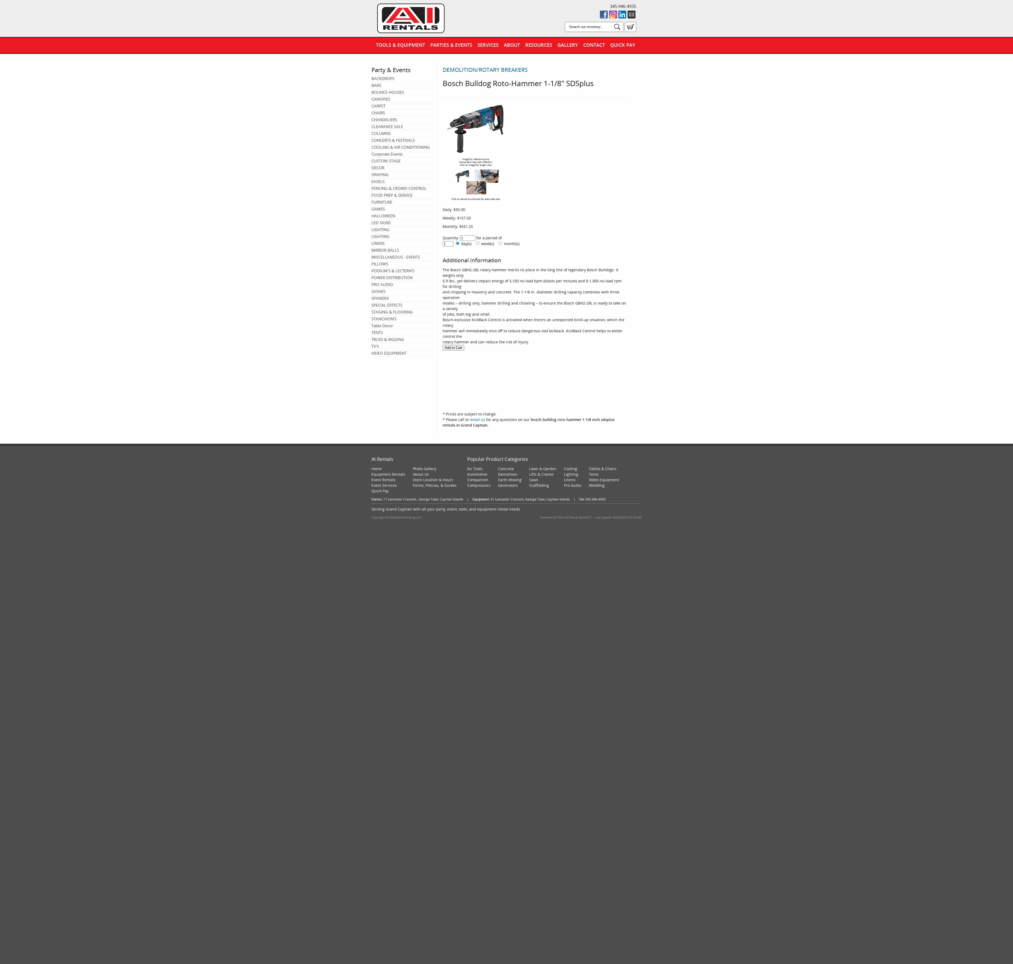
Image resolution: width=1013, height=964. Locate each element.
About (512, 45)
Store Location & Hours (433, 479)
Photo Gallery (424, 468)
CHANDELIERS (384, 119)
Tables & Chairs (603, 468)
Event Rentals (383, 479)
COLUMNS (381, 133)
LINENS (378, 243)
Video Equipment (604, 479)
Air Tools (474, 468)
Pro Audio (572, 485)
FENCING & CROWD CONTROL (399, 188)
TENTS (377, 332)
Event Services (384, 485)
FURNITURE (381, 202)
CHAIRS (378, 112)
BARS (376, 85)
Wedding (597, 485)
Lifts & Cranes (541, 474)
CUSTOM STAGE (386, 160)
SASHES (378, 291)
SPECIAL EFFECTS (386, 305)
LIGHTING (380, 229)
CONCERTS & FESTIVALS (393, 140)
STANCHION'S (383, 318)
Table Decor (382, 325)
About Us (421, 474)
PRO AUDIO (382, 284)
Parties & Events (451, 45)
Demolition (507, 474)
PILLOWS (379, 263)
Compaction (477, 479)
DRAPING (380, 174)
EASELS (378, 181)
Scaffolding (539, 485)
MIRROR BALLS (385, 250)
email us (477, 419)
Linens (570, 479)
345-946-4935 (623, 6)
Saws (533, 479)
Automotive (477, 474)
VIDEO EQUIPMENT (389, 353)
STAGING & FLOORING (392, 312)
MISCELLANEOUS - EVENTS (395, 257)
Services (488, 45)
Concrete (506, 468)
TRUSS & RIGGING (387, 339)
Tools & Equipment (400, 45)
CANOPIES (380, 99)
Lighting (571, 474)
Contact (594, 45)
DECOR (377, 167)
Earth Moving (510, 479)
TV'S (375, 346)
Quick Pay (622, 45)
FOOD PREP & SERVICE (392, 195)
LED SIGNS (381, 222)
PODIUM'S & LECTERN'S (392, 270)
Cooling (570, 468)
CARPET (378, 106)
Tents (594, 474)
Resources (538, 45)
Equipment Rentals (388, 474)
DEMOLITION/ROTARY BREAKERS (485, 69)
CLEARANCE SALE (387, 126)
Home (376, 468)
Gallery (567, 45)
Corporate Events (387, 154)
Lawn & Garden (542, 468)
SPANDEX (380, 298)
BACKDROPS (382, 78)
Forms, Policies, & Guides (435, 485)
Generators (508, 485)
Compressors (478, 485)
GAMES (378, 209)
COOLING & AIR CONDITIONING (400, 147)
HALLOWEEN (383, 215)
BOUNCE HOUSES (387, 92)
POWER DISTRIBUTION (392, 277)
